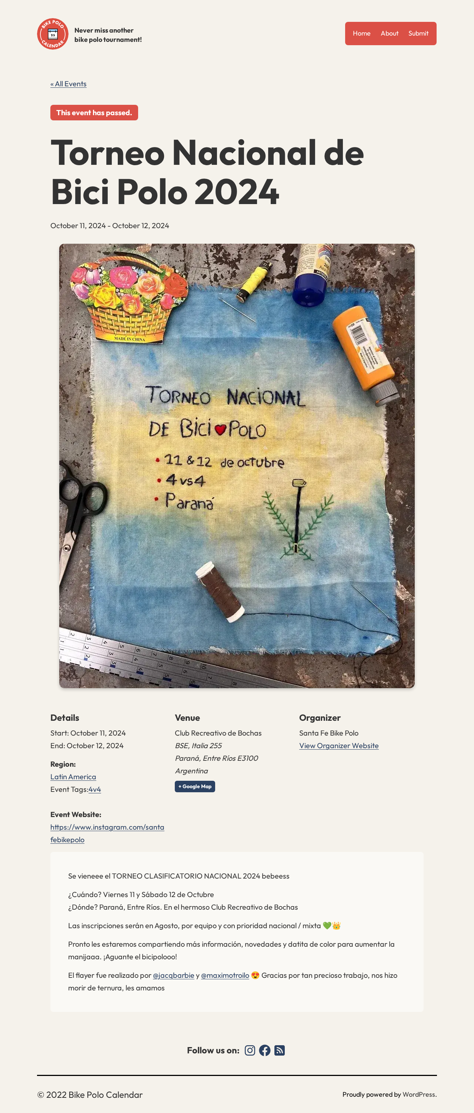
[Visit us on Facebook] (265, 1050)
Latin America (73, 776)
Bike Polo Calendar (53, 34)
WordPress (419, 1094)
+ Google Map (194, 786)
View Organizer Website (339, 745)
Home (362, 33)
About (390, 33)
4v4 (95, 789)
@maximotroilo (225, 975)
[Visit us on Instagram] (250, 1050)
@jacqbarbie (173, 975)
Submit (418, 33)
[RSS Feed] (280, 1050)
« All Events (68, 83)
